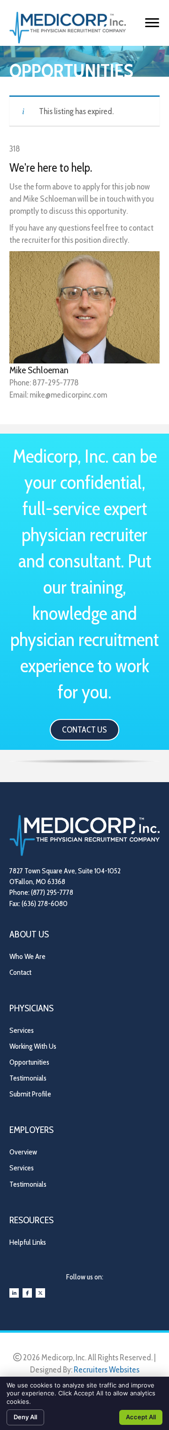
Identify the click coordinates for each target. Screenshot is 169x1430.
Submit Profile (30, 1093)
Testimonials (27, 1078)
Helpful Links (27, 1242)
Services (21, 1030)
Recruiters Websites (106, 1370)
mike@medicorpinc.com (68, 395)
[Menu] (152, 23)
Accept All (141, 1417)
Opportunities (29, 1062)
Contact (20, 972)
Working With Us (32, 1046)
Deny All (25, 1417)
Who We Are (27, 956)
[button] (84, 729)
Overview (23, 1151)
